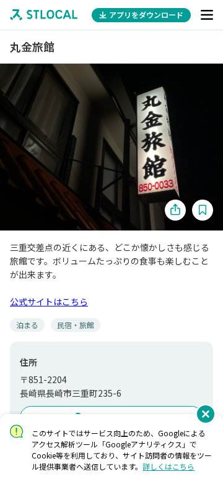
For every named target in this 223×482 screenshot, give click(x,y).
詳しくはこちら (168, 466)
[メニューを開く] (207, 15)
